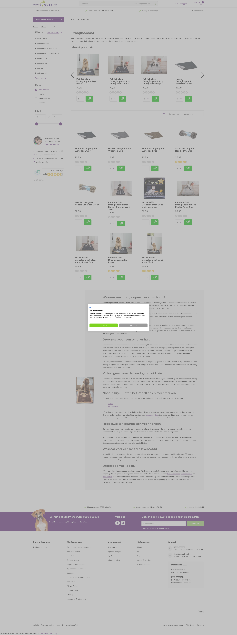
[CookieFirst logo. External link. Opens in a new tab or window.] (90, 308)
